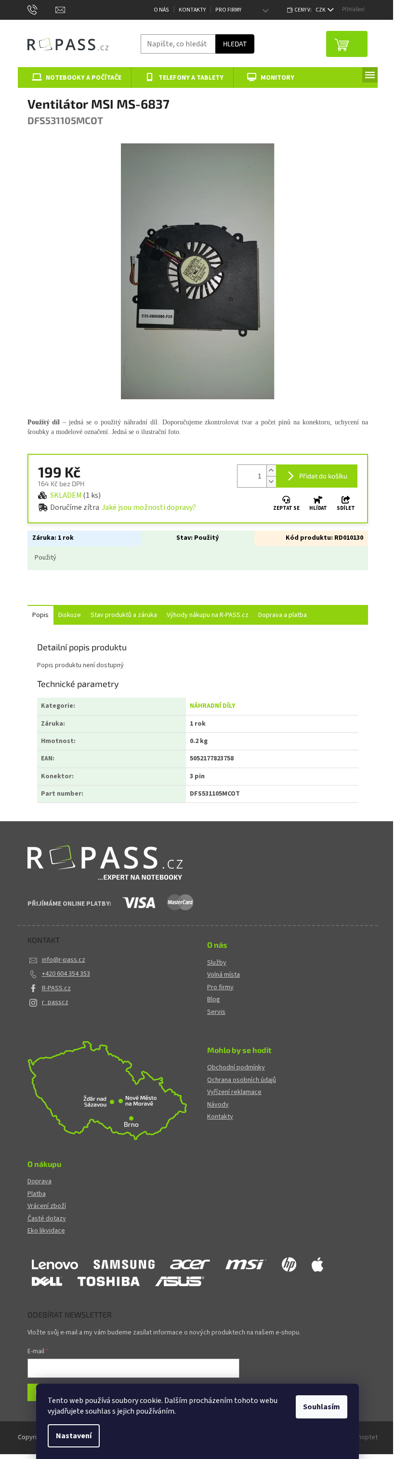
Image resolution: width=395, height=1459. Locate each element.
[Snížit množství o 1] (271, 481)
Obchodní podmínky (236, 1067)
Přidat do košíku (323, 476)
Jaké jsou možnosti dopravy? (149, 507)
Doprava (39, 1181)
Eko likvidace (46, 1230)
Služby (216, 963)
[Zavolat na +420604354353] (41, 9)
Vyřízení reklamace (234, 1092)
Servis (216, 1012)
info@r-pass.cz (63, 960)
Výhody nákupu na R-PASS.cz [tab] (208, 615)
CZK (321, 10)
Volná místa (223, 975)
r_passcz (55, 1002)
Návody (218, 1104)
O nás (161, 10)
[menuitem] (75, 77)
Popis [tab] (40, 615)
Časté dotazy (46, 1218)
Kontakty (192, 10)
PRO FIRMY (228, 10)
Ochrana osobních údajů (241, 1080)
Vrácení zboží (46, 1206)
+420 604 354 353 (66, 974)
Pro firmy (220, 987)
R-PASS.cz (56, 988)
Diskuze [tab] (69, 615)
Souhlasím (321, 1407)
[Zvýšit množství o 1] (271, 470)
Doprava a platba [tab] (282, 615)
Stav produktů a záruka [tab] (124, 615)
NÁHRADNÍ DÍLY (213, 706)
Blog (213, 999)
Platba (36, 1194)
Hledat (235, 44)
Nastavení (74, 1436)
